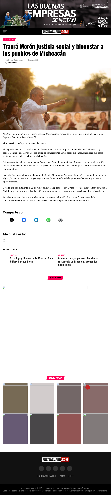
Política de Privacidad (46, 476)
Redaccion (12, 63)
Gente (70, 476)
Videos (62, 476)
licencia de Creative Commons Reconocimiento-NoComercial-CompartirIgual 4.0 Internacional (66, 491)
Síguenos (56, 277)
